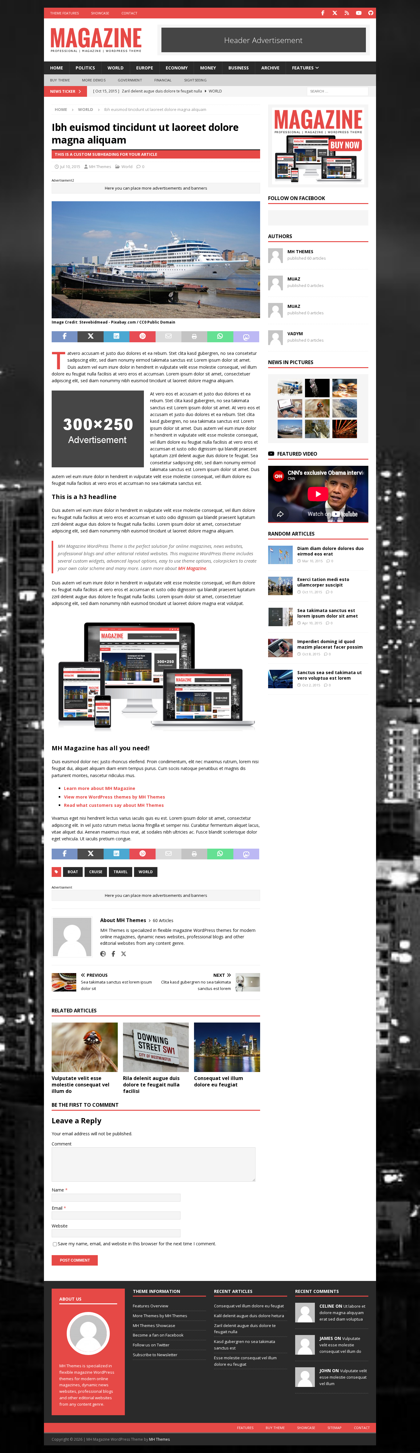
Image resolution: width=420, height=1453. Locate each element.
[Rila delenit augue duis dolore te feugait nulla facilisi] (156, 1047)
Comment (62, 1144)
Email (58, 1208)
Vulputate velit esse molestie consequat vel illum (343, 1377)
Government (130, 80)
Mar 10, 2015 (312, 561)
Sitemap (334, 1427)
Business (238, 68)
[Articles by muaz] (275, 287)
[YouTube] (358, 13)
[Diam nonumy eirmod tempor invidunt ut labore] (290, 388)
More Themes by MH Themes (160, 1315)
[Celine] (305, 1319)
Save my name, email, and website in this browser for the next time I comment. (137, 1244)
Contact (129, 13)
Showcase (100, 13)
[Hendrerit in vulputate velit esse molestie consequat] (344, 429)
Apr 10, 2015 (312, 623)
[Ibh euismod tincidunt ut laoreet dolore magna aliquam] (290, 429)
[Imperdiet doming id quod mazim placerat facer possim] (280, 648)
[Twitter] (334, 13)
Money (208, 68)
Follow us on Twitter (151, 1345)
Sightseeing (195, 80)
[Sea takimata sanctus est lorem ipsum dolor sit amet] (280, 617)
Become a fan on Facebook (158, 1335)
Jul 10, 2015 (70, 166)
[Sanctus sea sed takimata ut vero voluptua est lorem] (280, 679)
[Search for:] (337, 91)
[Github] (370, 13)
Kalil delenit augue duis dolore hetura (249, 1315)
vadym (295, 333)
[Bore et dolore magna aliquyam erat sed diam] (344, 408)
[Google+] (346, 13)
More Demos (93, 80)
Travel (120, 871)
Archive (270, 68)
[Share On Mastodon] (246, 336)
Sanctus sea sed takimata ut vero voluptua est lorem (329, 675)
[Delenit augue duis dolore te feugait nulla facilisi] (317, 388)
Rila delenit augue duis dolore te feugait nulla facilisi (151, 1084)
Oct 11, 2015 (312, 592)
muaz (293, 279)
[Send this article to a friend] (168, 336)
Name (58, 1190)
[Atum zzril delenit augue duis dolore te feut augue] (317, 429)
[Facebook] (322, 13)
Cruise (95, 871)
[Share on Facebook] (64, 336)
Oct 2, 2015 (311, 685)
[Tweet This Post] (90, 336)
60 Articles (163, 920)
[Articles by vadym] (275, 341)
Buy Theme (60, 80)
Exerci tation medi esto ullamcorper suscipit (323, 582)
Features (303, 68)
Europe (144, 68)
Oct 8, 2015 (311, 654)
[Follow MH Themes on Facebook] (111, 954)
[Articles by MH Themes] (275, 259)
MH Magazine (192, 568)
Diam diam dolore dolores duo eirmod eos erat (330, 551)
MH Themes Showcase (154, 1325)
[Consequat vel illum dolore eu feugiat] (227, 1047)
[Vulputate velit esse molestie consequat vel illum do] (85, 1047)
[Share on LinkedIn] (116, 336)
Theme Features (64, 13)
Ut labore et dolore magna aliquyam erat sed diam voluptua (342, 1312)
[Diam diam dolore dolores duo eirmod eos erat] (280, 555)
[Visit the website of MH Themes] (103, 954)
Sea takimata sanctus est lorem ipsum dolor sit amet (327, 613)
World (116, 68)
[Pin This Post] (142, 336)
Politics (85, 68)
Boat (73, 871)
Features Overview (150, 1306)
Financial (163, 80)
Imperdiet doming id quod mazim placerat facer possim (330, 644)
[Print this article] (194, 336)
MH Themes (100, 166)
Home (56, 68)
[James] (305, 1351)
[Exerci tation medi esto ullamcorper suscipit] (280, 586)
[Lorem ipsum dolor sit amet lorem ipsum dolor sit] (344, 388)
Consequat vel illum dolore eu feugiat (218, 1081)
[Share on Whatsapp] (220, 336)
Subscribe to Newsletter (155, 1354)
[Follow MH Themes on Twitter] (121, 954)
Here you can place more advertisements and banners (156, 188)
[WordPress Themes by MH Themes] (318, 181)
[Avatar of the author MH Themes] (88, 1348)
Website (60, 1226)
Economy (177, 68)
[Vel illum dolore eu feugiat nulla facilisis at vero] (290, 408)
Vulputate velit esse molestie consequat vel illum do (80, 1084)
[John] (305, 1383)
